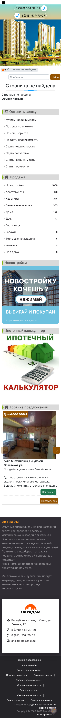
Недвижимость (29, 665)
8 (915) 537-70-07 (33, 15)
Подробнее (48, 492)
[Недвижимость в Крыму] (3, 69)
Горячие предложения (29, 659)
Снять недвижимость (29, 695)
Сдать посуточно (29, 690)
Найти (55, 77)
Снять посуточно (16, 700)
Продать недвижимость (29, 680)
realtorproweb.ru (46, 714)
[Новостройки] (30, 295)
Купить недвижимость (29, 670)
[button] (56, 450)
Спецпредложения (41, 700)
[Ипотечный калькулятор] (30, 363)
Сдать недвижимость (29, 685)
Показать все (49, 500)
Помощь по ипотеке (17, 675)
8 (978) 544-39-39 (28, 8)
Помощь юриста (43, 675)
